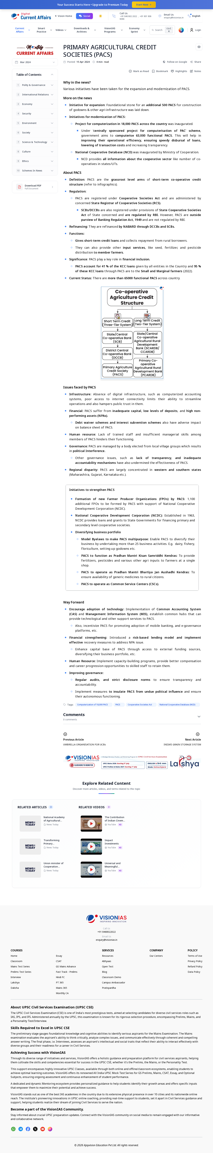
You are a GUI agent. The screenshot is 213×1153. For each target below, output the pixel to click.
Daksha (15, 987)
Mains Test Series (20, 966)
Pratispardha (109, 987)
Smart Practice (41, 30)
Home (14, 955)
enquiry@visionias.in (106, 939)
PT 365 (60, 982)
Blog (104, 971)
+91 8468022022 (107, 931)
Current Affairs (19, 30)
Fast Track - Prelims (66, 971)
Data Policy (194, 971)
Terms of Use (195, 955)
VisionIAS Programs (109, 30)
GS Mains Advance (66, 966)
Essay (59, 955)
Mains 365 (61, 987)
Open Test (107, 966)
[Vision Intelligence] (181, 30)
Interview (16, 977)
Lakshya (15, 982)
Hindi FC (60, 977)
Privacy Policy (195, 961)
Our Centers (156, 955)
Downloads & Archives (81, 30)
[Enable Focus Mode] (199, 47)
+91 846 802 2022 (128, 16)
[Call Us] (114, 16)
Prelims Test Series (21, 971)
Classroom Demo (111, 977)
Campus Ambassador (113, 982)
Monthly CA (62, 993)
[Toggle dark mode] (100, 16)
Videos (59, 30)
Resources (107, 955)
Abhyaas (106, 961)
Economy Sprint (134, 30)
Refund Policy (195, 966)
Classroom (16, 961)
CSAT (59, 961)
